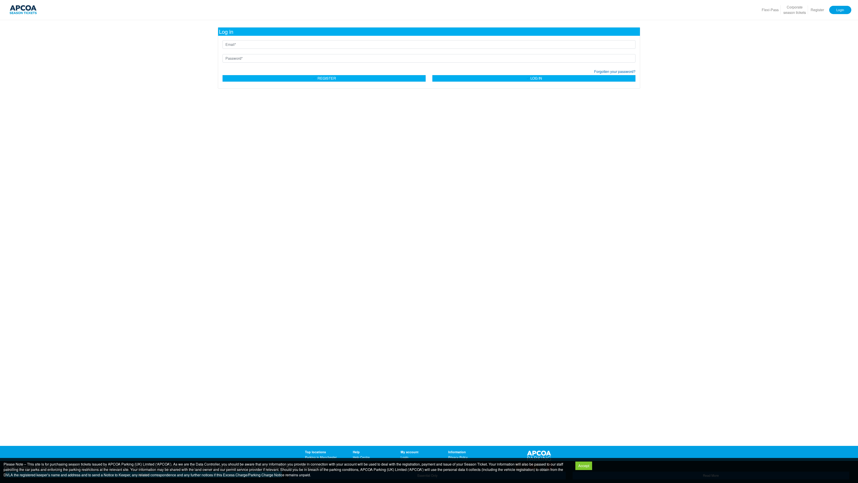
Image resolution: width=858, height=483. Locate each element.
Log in (536, 78)
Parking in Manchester (321, 457)
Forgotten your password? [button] (614, 71)
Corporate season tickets (794, 9)
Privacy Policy (458, 457)
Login (404, 457)
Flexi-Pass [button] (770, 9)
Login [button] (840, 10)
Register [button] (817, 9)
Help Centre (361, 457)
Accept (583, 465)
